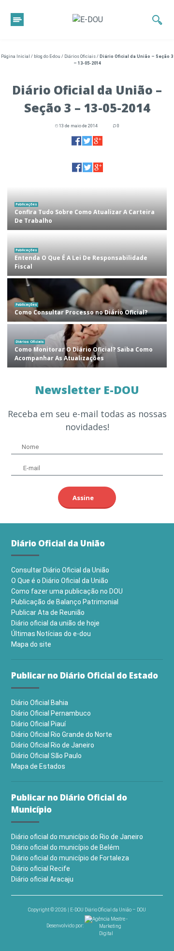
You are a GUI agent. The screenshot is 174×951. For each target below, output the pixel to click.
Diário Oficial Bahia (39, 702)
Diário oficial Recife (40, 868)
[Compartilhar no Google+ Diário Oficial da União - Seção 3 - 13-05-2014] (97, 140)
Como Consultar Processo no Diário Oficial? (80, 312)
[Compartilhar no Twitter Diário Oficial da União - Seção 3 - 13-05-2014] (87, 140)
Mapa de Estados (38, 766)
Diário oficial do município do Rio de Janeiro (77, 837)
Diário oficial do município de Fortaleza (70, 858)
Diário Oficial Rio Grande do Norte (61, 734)
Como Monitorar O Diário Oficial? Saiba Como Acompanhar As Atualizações (83, 353)
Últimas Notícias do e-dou (51, 634)
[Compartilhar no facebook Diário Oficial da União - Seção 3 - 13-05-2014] (76, 140)
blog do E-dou (47, 56)
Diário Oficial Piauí (38, 724)
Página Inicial (15, 56)
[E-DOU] (87, 20)
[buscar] (157, 20)
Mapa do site (31, 644)
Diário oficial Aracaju (42, 879)
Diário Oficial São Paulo (46, 756)
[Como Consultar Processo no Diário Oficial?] (87, 300)
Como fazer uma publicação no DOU (67, 591)
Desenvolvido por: (65, 925)
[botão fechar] (17, 19)
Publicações (26, 204)
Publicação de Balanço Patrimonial (64, 602)
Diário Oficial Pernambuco (51, 713)
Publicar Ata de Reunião (48, 612)
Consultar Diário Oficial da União (60, 570)
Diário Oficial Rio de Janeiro (52, 745)
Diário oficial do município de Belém (65, 847)
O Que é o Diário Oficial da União (59, 580)
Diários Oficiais (80, 56)
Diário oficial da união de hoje (55, 623)
